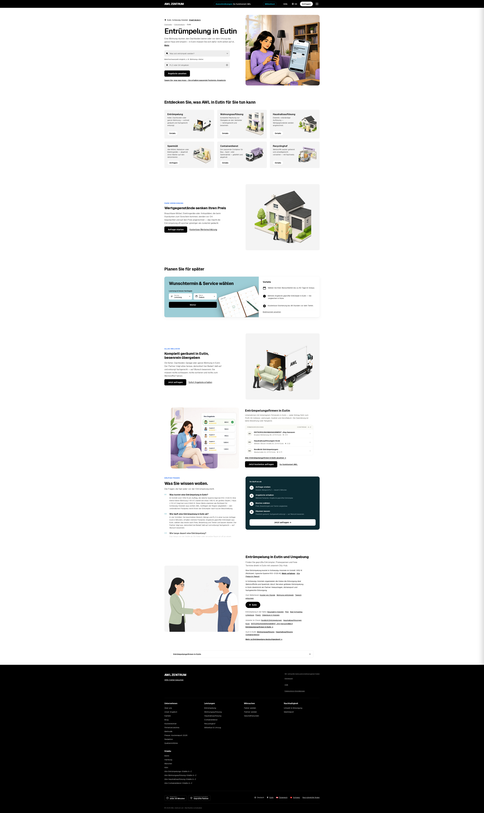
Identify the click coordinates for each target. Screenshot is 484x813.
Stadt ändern (195, 20)
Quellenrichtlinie (171, 743)
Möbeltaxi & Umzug (212, 727)
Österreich (283, 797)
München (168, 763)
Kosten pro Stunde (267, 595)
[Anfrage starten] (283, 50)
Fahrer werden (250, 708)
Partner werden (250, 712)
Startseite (168, 24)
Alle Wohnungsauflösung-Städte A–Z (180, 775)
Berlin (166, 756)
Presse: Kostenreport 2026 (175, 735)
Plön (287, 612)
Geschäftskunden (251, 716)
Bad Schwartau (296, 612)
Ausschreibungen (224, 4)
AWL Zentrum (174, 4)
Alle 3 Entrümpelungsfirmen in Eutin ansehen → (265, 458)
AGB (286, 685)
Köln (166, 767)
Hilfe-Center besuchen (174, 680)
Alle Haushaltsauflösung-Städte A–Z (180, 779)
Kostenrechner (170, 723)
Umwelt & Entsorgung (293, 708)
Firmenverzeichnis (171, 727)
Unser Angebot (170, 712)
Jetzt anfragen (175, 382)
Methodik (168, 731)
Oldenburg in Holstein (271, 615)
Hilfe (285, 4)
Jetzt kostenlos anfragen (261, 464)
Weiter (193, 305)
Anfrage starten (176, 229)
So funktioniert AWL (242, 4)
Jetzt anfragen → (282, 522)
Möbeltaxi (270, 4)
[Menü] (317, 4)
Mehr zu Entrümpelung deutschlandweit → (264, 639)
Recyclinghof (209, 723)
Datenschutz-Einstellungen (295, 691)
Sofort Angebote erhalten (200, 382)
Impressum (289, 678)
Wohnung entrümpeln (285, 595)
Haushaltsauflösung (284, 632)
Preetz (258, 615)
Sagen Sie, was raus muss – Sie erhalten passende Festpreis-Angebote (195, 80)
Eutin (254, 605)
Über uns (168, 708)
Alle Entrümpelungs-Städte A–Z (178, 771)
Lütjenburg (250, 615)
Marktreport (289, 712)
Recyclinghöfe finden (311, 797)
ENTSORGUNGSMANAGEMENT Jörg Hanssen (269, 624)
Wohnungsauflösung (265, 632)
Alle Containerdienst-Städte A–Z (178, 783)
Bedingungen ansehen (272, 312)
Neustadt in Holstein (275, 612)
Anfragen (306, 4)
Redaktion (168, 739)
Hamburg (168, 759)
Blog (166, 719)
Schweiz (296, 797)
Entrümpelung (179, 24)
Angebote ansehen (177, 73)
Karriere (167, 716)
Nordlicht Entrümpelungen (271, 620)
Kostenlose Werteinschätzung (203, 229)
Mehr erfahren (288, 573)
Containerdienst (252, 635)
